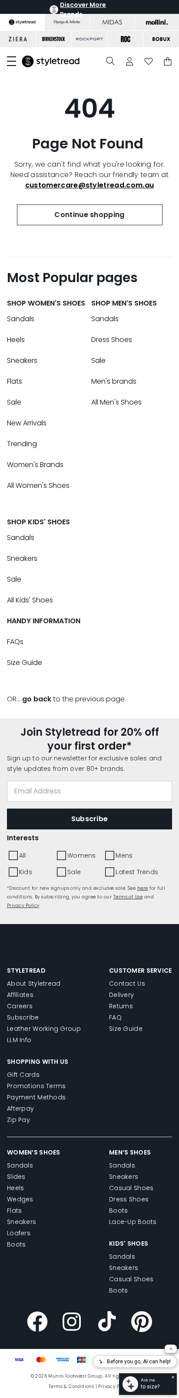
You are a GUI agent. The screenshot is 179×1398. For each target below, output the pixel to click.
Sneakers (22, 360)
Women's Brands (35, 465)
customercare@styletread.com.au (89, 185)
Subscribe (23, 1017)
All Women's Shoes (38, 485)
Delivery (121, 994)
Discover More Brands (83, 9)
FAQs (15, 642)
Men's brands (113, 381)
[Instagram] (72, 1323)
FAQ (115, 1017)
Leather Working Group (44, 1028)
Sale (14, 402)
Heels (16, 340)
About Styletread (33, 983)
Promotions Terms (36, 1086)
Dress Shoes (111, 340)
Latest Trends (137, 872)
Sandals (20, 319)
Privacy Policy (23, 905)
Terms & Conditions (71, 1386)
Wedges (20, 1199)
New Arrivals (26, 423)
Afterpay (20, 1108)
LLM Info (19, 1040)
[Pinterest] (141, 1323)
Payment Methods (36, 1097)
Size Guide (24, 663)
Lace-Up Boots (133, 1221)
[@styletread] (106, 1323)
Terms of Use (128, 897)
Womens (81, 855)
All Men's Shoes (116, 402)
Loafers (18, 1233)
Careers (20, 1006)
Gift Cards (23, 1074)
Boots (16, 1244)
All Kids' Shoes (30, 600)
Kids (25, 872)
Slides (16, 1176)
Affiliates (20, 994)
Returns (121, 1006)
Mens (124, 855)
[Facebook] (37, 1323)
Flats (14, 381)
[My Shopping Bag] (167, 61)
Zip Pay (18, 1119)
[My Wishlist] (148, 61)
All (22, 855)
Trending (22, 444)
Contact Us (127, 983)
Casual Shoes (131, 1188)
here (142, 888)
